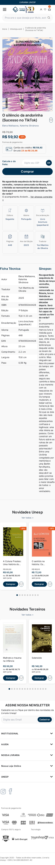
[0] (49, 9)
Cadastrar (44, 719)
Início (4, 29)
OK (48, 162)
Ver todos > (27, 517)
